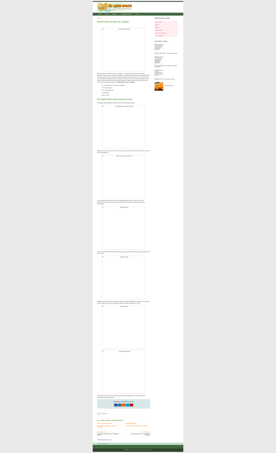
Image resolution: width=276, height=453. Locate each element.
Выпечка (157, 24)
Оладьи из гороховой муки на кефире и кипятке (108, 434)
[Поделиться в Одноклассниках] (123, 405)
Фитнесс (107, 14)
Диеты (100, 14)
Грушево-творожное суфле (104, 423)
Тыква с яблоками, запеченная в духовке (137, 425)
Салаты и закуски (159, 35)
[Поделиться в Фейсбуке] (116, 405)
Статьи (137, 14)
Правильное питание (126, 14)
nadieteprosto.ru (132, 449)
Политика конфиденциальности (144, 449)
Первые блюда (158, 30)
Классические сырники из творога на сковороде (107, 426)
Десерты (99, 17)
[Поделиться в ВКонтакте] (120, 405)
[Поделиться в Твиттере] (127, 405)
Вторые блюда (158, 22)
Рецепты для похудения (160, 33)
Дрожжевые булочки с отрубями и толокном (140, 434)
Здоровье (114, 14)
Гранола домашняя (131, 423)
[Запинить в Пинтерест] (131, 405)
